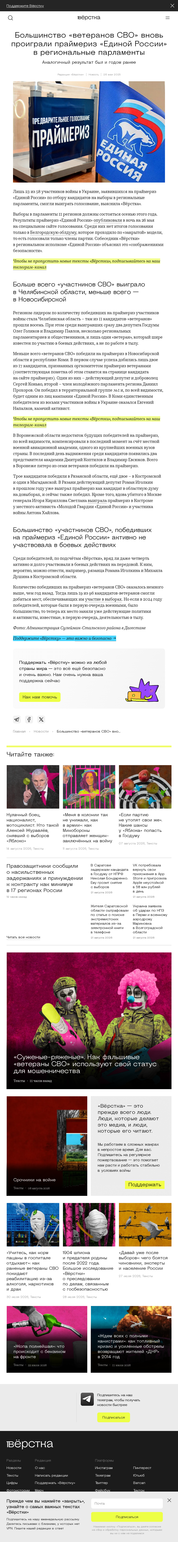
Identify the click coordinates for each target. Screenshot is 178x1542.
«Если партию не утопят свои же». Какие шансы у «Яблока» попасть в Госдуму (140, 825)
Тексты (38, 849)
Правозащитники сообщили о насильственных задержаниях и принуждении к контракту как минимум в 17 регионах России (45, 878)
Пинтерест (142, 1468)
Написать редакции (51, 1475)
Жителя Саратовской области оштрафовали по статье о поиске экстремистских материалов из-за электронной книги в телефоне (110, 919)
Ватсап (139, 1483)
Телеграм (102, 1475)
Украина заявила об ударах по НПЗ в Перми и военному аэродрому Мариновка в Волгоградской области (150, 919)
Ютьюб (139, 1475)
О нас (40, 1468)
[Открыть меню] (167, 18)
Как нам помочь (40, 697)
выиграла (97, 500)
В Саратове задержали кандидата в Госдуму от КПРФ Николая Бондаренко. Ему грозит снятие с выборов (109, 876)
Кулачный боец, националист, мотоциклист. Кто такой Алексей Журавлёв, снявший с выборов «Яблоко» (33, 828)
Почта (100, 1503)
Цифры (12, 1483)
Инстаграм (104, 1468)
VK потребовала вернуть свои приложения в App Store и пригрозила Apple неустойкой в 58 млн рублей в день (149, 878)
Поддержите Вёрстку (25, 5)
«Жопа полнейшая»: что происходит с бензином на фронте (39, 1351)
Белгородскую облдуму (53, 232)
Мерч (39, 1490)
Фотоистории (18, 1490)
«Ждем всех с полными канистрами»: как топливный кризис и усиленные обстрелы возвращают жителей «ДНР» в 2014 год (131, 1346)
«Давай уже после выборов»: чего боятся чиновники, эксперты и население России (143, 1260)
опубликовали (108, 220)
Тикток (139, 1490)
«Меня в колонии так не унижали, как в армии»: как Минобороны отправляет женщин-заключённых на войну (87, 828)
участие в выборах (103, 599)
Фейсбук (102, 1490)
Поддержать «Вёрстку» (55, 1483)
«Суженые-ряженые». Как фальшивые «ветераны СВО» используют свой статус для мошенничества (85, 1063)
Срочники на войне (34, 1180)
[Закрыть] (172, 6)
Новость (94, 74)
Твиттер (101, 1483)
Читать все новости (23, 937)
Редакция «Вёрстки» (71, 74)
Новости (14, 1468)
